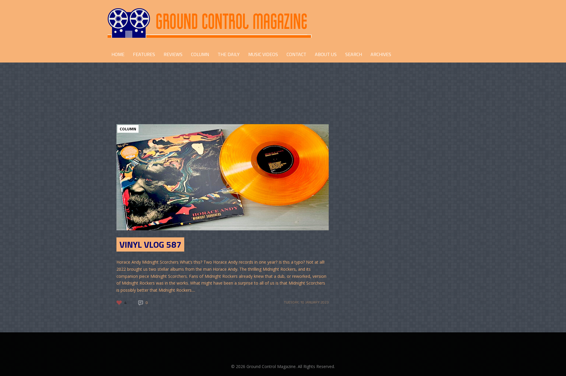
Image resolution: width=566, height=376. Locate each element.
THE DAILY (229, 54)
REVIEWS (173, 54)
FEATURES (144, 54)
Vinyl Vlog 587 (150, 244)
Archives (381, 54)
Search (353, 54)
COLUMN (200, 54)
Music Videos (263, 54)
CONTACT (296, 54)
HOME (117, 54)
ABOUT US (326, 54)
